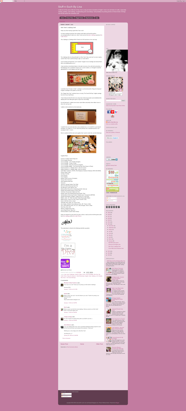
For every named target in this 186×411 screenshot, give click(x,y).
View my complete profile (112, 124)
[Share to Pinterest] (92, 272)
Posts (109, 198)
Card (68, 274)
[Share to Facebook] (91, 272)
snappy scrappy (68, 316)
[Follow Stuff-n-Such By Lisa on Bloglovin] (112, 138)
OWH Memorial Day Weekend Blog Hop (116, 260)
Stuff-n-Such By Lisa (70, 6)
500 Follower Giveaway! (117, 268)
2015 (109, 220)
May (110, 235)
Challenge (72, 274)
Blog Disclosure (89, 17)
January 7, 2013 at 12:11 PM (70, 289)
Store (97, 17)
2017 (109, 216)
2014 (109, 222)
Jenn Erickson (67, 324)
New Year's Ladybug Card (115, 246)
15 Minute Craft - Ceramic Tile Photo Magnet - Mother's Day (118, 278)
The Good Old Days (71, 277)
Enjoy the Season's (71, 276)
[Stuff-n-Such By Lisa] (115, 91)
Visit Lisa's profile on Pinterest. (113, 132)
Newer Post (64, 344)
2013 (109, 224)
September (111, 227)
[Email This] (86, 272)
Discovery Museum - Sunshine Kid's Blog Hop (117, 348)
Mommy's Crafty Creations (70, 282)
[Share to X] (89, 272)
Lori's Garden (99, 276)
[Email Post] (84, 272)
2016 (109, 218)
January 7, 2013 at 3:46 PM (70, 312)
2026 (109, 212)
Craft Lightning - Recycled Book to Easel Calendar (118, 328)
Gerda (65, 293)
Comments (110, 200)
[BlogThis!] (88, 272)
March (110, 239)
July (110, 231)
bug (65, 274)
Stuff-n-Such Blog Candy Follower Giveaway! (117, 289)
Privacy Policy (69, 17)
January (111, 241)
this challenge (66, 216)
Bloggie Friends (79, 17)
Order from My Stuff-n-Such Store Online (115, 105)
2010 (109, 255)
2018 (109, 214)
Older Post (99, 344)
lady (90, 276)
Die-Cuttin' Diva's (77, 216)
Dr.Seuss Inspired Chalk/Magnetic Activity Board (117, 299)
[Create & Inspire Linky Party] (66, 236)
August (110, 229)
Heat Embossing (80, 276)
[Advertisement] (115, 36)
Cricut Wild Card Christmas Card (116, 248)
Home (62, 17)
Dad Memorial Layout (113, 242)
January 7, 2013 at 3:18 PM (70, 302)
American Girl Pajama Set (114, 244)
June (110, 233)
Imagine (86, 276)
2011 (109, 253)
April (110, 237)
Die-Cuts (96, 274)
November (111, 225)
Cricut (83, 274)
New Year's (63, 277)
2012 (109, 251)
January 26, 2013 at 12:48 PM (71, 335)
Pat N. (65, 307)
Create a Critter (78, 274)
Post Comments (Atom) (72, 347)
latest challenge (92, 35)
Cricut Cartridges (89, 274)
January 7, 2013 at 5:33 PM (70, 320)
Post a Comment (66, 338)
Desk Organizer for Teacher (118, 318)
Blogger (117, 402)
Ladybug (93, 276)
